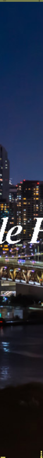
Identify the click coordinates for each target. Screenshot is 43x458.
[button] (41, 457)
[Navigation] (39, 1)
